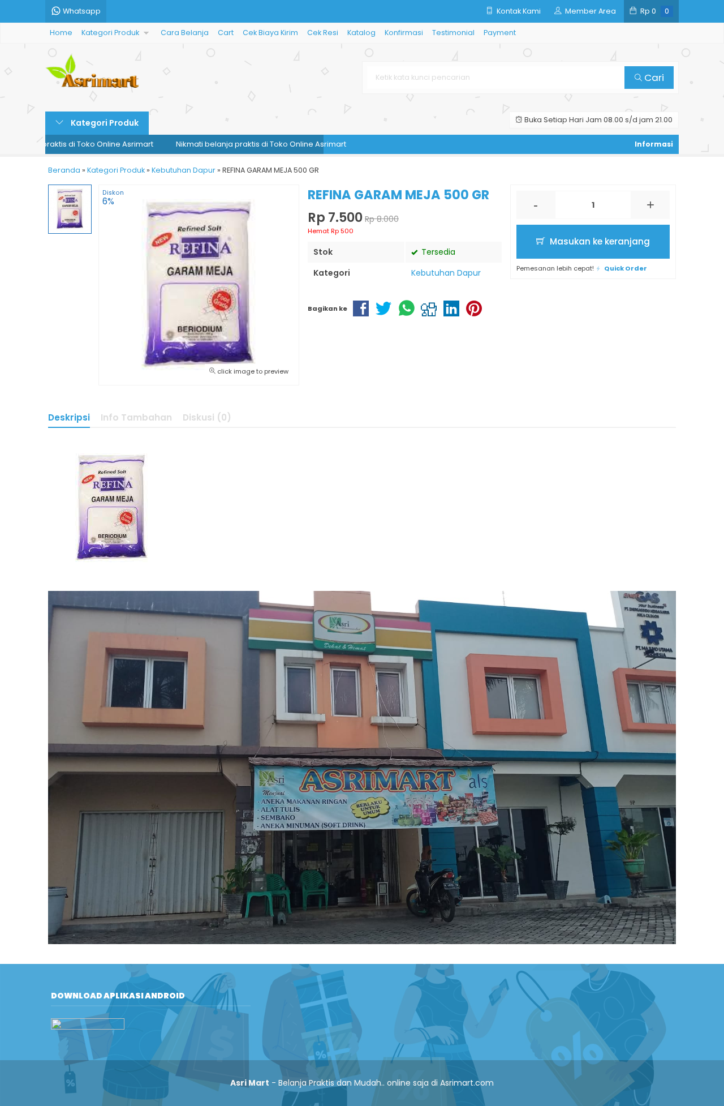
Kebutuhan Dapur (446, 272)
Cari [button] (653, 77)
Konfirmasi (404, 32)
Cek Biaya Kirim (270, 32)
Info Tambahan (136, 417)
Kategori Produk (110, 32)
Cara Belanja (185, 32)
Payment (500, 32)
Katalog (361, 32)
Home (61, 32)
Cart (226, 32)
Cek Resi (322, 32)
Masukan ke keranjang (599, 241)
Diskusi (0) (207, 417)
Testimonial (453, 32)
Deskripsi (69, 417)
